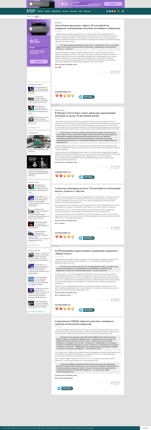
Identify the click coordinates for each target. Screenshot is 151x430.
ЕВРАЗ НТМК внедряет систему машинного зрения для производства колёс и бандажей (38, 224)
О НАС (80, 11)
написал (88, 261)
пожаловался (59, 280)
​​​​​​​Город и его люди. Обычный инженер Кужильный (38, 150)
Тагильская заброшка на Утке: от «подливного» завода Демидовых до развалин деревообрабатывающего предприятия (38, 172)
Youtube (115, 11)
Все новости (32, 128)
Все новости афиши (35, 312)
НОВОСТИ (40, 11)
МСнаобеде (73, 11)
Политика (58, 22)
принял (66, 274)
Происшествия (59, 110)
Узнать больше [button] (90, 428)
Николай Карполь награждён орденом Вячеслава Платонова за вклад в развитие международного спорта (38, 109)
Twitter (110, 11)
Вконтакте (107, 11)
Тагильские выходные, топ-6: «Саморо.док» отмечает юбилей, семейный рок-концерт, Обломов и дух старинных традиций (38, 280)
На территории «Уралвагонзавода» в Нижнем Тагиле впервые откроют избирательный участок (38, 99)
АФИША (47, 11)
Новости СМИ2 (55, 105)
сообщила (67, 210)
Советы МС (65, 11)
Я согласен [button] (145, 428)
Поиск (119, 11)
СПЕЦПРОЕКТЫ (56, 11)
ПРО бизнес (87, 11)
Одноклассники (112, 11)
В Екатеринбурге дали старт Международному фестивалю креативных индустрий (38, 89)
